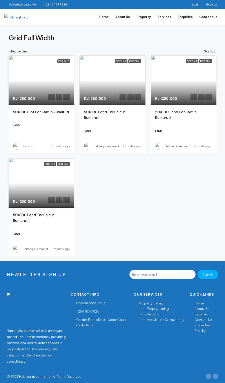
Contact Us (208, 17)
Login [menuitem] (196, 4)
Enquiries (185, 17)
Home (104, 17)
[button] (209, 36)
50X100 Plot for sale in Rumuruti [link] (41, 112)
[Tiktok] (215, 376)
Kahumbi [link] (28, 146)
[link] (41, 80)
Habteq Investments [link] (107, 146)
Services (164, 17)
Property (143, 17)
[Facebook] (208, 376)
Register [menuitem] (211, 4)
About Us (122, 17)
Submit (208, 274)
